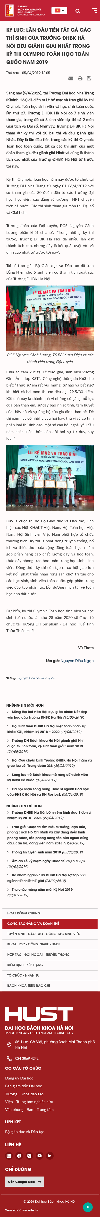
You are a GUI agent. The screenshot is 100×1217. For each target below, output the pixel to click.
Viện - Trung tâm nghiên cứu (29, 1101)
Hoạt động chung (24, 913)
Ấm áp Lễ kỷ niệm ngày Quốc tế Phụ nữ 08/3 (48, 861)
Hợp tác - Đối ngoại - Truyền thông (38, 955)
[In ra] (81, 78)
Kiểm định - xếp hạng (25, 965)
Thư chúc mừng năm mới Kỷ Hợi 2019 (42, 889)
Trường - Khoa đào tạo (24, 1093)
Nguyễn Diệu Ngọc (77, 661)
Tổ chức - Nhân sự (23, 975)
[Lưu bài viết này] (89, 78)
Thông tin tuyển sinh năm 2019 (36, 852)
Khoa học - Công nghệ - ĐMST (33, 944)
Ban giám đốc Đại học (23, 1085)
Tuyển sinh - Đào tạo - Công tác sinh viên (44, 934)
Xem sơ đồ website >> (21, 1210)
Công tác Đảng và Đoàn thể (33, 924)
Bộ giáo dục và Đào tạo (24, 1131)
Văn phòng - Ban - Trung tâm (29, 1109)
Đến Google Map (21, 1181)
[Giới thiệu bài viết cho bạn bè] (71, 78)
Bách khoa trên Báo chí (28, 986)
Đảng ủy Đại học (19, 1078)
